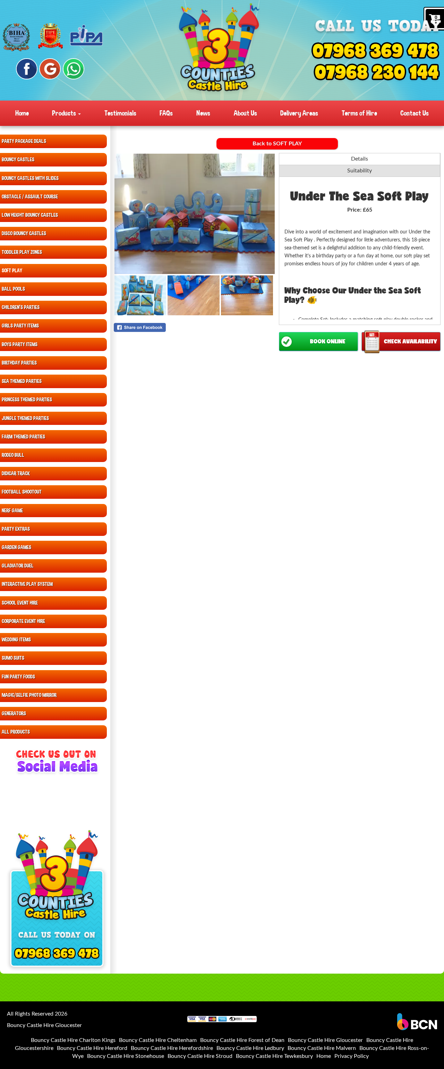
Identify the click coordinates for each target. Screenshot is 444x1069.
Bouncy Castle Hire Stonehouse (125, 1056)
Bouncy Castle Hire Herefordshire (172, 1048)
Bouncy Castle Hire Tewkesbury (274, 1056)
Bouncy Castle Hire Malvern (322, 1048)
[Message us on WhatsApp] (73, 69)
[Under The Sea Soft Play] (194, 214)
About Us (245, 113)
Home (22, 113)
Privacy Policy (351, 1056)
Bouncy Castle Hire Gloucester (325, 1040)
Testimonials (120, 113)
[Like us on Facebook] (26, 69)
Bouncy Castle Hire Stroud (200, 1056)
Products (64, 113)
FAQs (166, 113)
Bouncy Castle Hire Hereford (92, 1048)
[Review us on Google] (50, 69)
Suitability (359, 170)
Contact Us (414, 113)
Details (359, 159)
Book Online (327, 341)
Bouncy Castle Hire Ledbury (250, 1048)
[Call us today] (375, 51)
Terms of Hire (359, 113)
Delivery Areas (299, 113)
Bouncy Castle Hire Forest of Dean (242, 1040)
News (203, 113)
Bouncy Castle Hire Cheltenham (158, 1040)
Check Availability (410, 341)
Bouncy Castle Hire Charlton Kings (73, 1040)
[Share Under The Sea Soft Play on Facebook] (194, 327)
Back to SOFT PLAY (277, 143)
